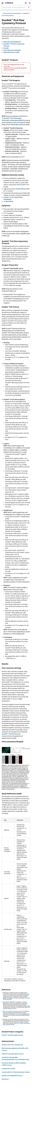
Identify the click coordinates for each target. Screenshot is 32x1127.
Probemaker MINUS (16, 120)
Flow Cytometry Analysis (12, 50)
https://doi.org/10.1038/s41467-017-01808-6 (16, 1015)
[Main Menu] (2, 3)
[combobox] (16, 7)
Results (6, 48)
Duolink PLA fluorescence (11, 734)
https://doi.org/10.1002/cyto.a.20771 (16, 1007)
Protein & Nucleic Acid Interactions (12, 13)
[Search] (28, 7)
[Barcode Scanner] (26, 3)
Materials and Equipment (12, 42)
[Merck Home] (9, 3)
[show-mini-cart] (29, 3)
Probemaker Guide (17, 125)
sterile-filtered (21, 189)
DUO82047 (7, 199)
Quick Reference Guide (11, 52)
